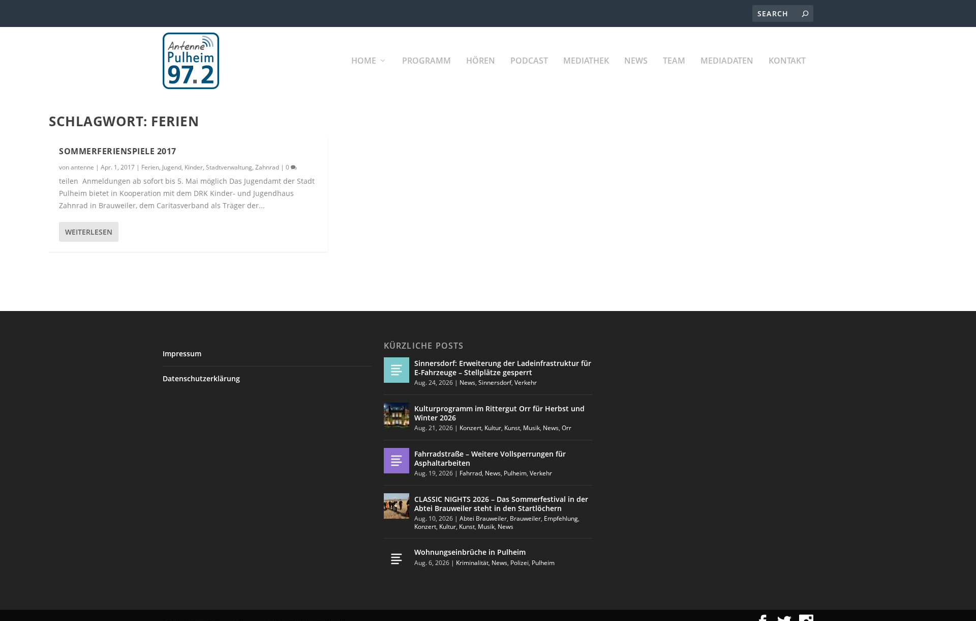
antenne (82, 167)
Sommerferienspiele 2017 (117, 151)
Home (363, 61)
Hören (480, 61)
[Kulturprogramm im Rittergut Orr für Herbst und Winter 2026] (396, 415)
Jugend (171, 167)
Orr (566, 428)
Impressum (182, 353)
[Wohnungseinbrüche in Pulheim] (396, 559)
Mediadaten (726, 61)
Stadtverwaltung (229, 167)
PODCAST (529, 61)
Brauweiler (525, 518)
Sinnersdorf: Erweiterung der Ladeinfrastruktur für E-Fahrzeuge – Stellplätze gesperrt (502, 367)
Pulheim (515, 473)
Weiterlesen (88, 232)
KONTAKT (787, 61)
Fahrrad (471, 473)
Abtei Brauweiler (483, 518)
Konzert (470, 428)
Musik (531, 428)
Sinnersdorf (494, 382)
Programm (426, 61)
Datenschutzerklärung (201, 378)
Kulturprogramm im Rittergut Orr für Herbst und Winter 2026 (499, 413)
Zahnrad (267, 167)
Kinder (194, 167)
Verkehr (525, 382)
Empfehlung (561, 518)
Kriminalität (472, 562)
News (636, 61)
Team (674, 61)
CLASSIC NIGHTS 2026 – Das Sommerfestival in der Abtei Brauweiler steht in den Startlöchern (501, 503)
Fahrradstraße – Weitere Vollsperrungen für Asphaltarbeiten (490, 458)
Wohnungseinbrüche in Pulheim (470, 552)
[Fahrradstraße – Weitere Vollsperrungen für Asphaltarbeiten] (396, 460)
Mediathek (586, 61)
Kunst (512, 428)
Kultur (492, 428)
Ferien (150, 167)
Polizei (519, 562)
